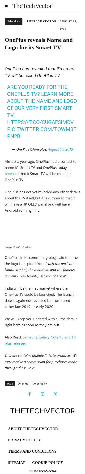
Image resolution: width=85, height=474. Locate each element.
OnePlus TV (40, 383)
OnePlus (23, 383)
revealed (12, 173)
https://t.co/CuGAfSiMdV (40, 122)
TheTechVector (42, 21)
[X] (55, 394)
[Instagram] (42, 394)
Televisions (14, 21)
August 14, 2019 (60, 149)
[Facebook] (29, 394)
